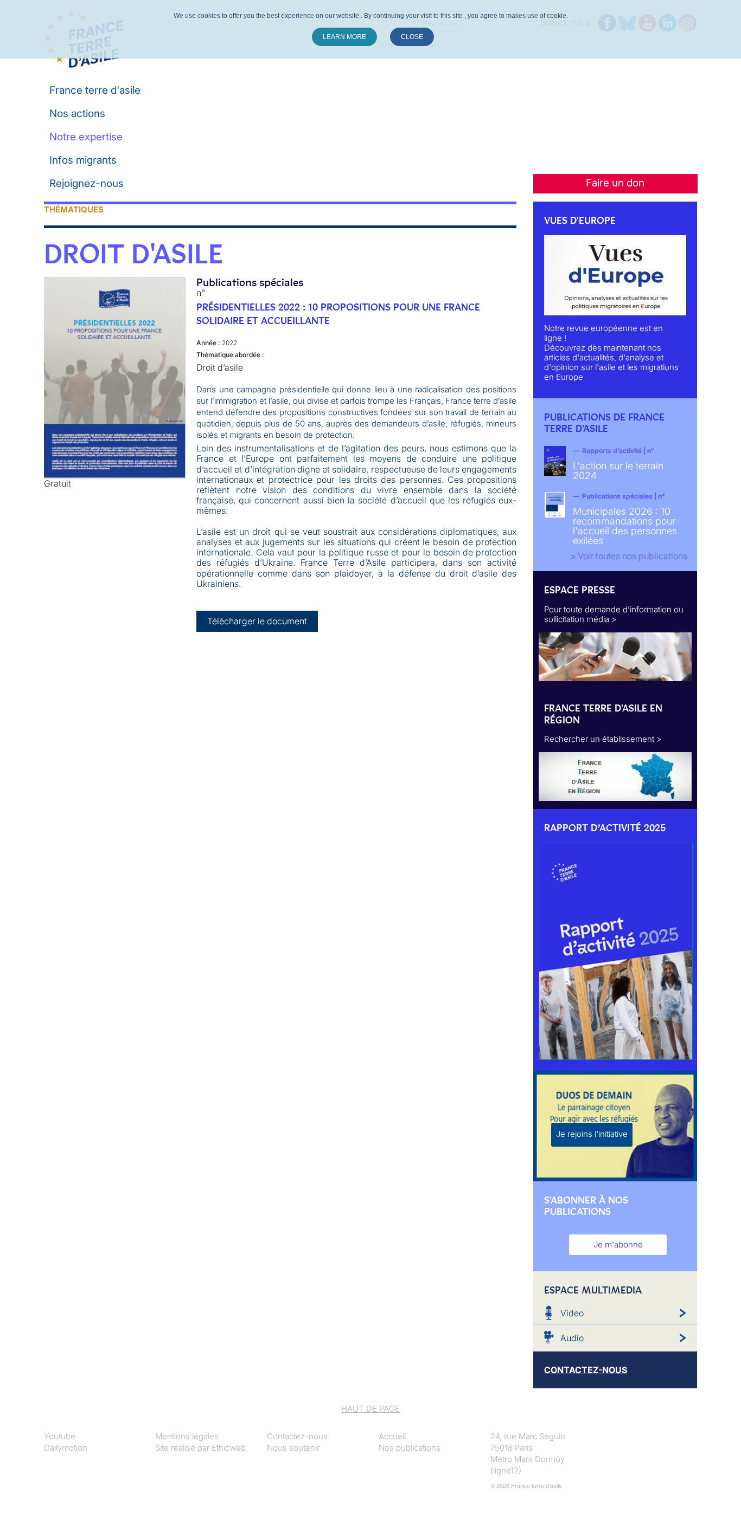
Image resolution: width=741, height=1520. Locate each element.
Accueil (392, 1436)
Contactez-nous (297, 1436)
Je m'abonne (618, 1244)
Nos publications (409, 1448)
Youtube (59, 1436)
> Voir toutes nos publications (628, 556)
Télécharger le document (257, 621)
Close (412, 37)
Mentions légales (187, 1436)
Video (572, 1313)
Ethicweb (229, 1448)
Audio (572, 1338)
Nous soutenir (293, 1448)
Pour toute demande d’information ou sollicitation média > (613, 614)
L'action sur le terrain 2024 (618, 470)
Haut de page (370, 1408)
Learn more (344, 37)
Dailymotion (65, 1448)
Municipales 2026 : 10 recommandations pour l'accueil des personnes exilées (625, 526)
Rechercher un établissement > (603, 739)
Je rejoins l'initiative (592, 1134)
